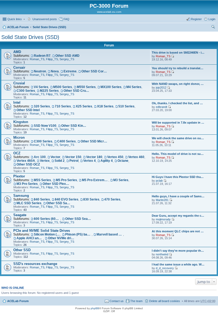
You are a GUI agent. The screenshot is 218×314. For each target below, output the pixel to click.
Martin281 (162, 200)
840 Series (42, 199)
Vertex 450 (115, 157)
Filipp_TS (52, 59)
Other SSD (22, 250)
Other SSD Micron (94, 141)
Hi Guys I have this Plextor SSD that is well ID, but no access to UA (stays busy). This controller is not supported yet (178, 176)
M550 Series (86, 87)
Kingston (20, 122)
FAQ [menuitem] (66, 19)
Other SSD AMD (67, 56)
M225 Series (49, 91)
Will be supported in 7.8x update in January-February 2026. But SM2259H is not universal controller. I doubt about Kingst (178, 122)
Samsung (21, 196)
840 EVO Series (66, 199)
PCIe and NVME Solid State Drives (41, 231)
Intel (16, 102)
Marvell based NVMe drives (110, 234)
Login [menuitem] (211, 19)
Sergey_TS (67, 59)
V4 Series (41, 87)
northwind (162, 254)
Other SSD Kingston (74, 126)
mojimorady (163, 219)
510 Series (126, 106)
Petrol (73, 161)
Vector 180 (94, 157)
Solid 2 (59, 161)
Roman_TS (37, 59)
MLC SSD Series (28, 203)
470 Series (112, 199)
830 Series (91, 199)
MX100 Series (110, 87)
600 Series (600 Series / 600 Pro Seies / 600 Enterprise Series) (47, 219)
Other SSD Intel (28, 110)
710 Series (63, 106)
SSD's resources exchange (35, 264)
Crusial (19, 83)
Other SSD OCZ (28, 164)
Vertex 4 (89, 161)
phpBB (95, 308)
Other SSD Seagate (78, 219)
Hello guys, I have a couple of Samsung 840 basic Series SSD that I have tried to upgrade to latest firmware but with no (178, 196)
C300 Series (25, 91)
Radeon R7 (42, 56)
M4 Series (133, 87)
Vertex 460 (136, 157)
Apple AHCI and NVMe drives (29, 238)
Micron (19, 137)
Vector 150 (73, 157)
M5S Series (42, 180)
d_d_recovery (165, 268)
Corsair (19, 67)
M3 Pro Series (27, 184)
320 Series (42, 106)
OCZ (16, 153)
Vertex (45, 161)
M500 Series (62, 87)
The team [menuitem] (136, 301)
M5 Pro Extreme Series (95, 180)
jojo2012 (161, 87)
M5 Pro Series (66, 180)
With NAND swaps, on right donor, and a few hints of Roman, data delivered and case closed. (178, 83)
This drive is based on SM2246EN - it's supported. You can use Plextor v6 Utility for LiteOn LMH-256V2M (178, 52)
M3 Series (120, 180)
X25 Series (84, 106)
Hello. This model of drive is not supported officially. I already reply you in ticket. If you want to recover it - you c (178, 153)
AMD (17, 52)
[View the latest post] (172, 56)
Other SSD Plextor (56, 184)
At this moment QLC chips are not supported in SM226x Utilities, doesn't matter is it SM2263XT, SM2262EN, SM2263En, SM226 (178, 231)
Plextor (19, 176)
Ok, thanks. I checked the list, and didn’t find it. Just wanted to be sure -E (178, 103)
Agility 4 (106, 161)
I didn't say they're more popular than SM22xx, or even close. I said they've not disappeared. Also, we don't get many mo (178, 250)
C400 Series (66, 141)
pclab (159, 180)
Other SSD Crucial (77, 91)
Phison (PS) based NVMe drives (78, 234)
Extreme (70, 71)
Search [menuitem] (213, 27)
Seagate (19, 215)
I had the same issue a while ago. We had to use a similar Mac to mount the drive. (178, 264)
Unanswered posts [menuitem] (44, 19)
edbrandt (161, 106)
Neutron (40, 71)
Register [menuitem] (196, 19)
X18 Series (105, 106)
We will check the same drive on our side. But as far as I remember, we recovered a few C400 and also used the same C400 (178, 138)
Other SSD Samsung (59, 203)
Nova (55, 71)
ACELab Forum (18, 27)
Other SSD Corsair (94, 71)
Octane (123, 161)
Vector (55, 157)
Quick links (14, 19)
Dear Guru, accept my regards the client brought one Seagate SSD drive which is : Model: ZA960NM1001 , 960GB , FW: (178, 215)
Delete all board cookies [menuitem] (164, 301)
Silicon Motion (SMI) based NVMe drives (47, 234)
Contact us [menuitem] (117, 301)
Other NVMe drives (61, 238)
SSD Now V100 (45, 126)
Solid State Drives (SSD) (49, 27)
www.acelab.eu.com (109, 11)
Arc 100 (40, 157)
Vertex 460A (25, 161)
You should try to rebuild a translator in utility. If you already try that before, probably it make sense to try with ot (178, 68)
